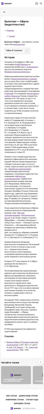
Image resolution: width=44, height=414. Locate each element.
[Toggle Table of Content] (25, 51)
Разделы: (10, 30)
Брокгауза (16, 96)
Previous (35, 362)
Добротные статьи (28, 396)
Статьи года (32, 400)
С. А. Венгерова (31, 67)
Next (41, 362)
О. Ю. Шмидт (18, 347)
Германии (9, 93)
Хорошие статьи (22, 403)
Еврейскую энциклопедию (19, 169)
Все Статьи (11, 396)
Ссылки (12, 36)
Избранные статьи (15, 400)
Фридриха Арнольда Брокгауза (17, 72)
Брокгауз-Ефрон (13, 342)
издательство (19, 44)
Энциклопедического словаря (24, 79)
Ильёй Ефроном (21, 64)
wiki (4, 12)
